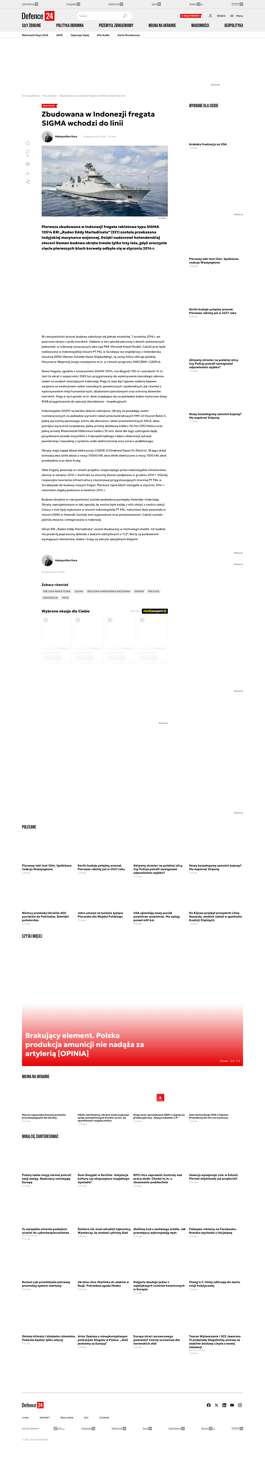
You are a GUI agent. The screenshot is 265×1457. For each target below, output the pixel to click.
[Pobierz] (28, 173)
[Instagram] (240, 1405)
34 (27, 155)
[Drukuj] (28, 164)
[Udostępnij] (28, 182)
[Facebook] (209, 1405)
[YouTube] (232, 1405)
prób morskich (77, 341)
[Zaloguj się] (210, 16)
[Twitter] (216, 1405)
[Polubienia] (28, 143)
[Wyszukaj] (125, 16)
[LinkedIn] (224, 1405)
